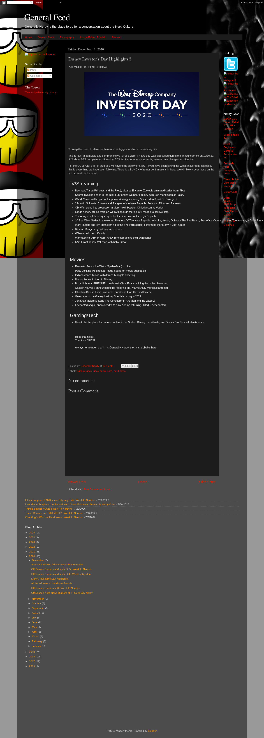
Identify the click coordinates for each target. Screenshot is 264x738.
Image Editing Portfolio (93, 37)
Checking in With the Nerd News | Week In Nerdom (54, 517)
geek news (99, 371)
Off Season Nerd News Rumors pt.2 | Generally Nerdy (62, 593)
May (35, 627)
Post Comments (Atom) (97, 489)
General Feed (47, 17)
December (38, 560)
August (36, 613)
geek (89, 371)
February (37, 641)
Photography (67, 37)
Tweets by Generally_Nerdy (41, 92)
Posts (32, 70)
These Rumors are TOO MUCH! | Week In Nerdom (54, 513)
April (35, 632)
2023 (32, 542)
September (38, 608)
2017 (32, 661)
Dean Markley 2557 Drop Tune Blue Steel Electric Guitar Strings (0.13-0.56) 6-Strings (231, 211)
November (38, 599)
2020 (32, 556)
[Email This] (123, 366)
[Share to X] (130, 366)
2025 (32, 532)
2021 (32, 551)
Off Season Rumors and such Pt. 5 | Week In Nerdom (61, 569)
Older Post (207, 482)
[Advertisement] (42, 153)
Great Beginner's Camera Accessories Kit (230, 151)
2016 (32, 666)
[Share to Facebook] (133, 366)
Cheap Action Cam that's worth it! (231, 183)
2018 (32, 656)
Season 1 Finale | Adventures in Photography (57, 564)
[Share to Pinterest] (136, 366)
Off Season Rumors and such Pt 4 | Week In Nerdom (61, 574)
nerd (109, 371)
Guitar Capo (230, 192)
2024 (32, 537)
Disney (81, 371)
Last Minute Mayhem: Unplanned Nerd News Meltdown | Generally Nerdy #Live (70, 504)
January (37, 646)
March (36, 636)
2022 (32, 546)
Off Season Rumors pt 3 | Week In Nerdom (55, 588)
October (37, 603)
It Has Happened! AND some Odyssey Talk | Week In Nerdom (60, 500)
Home (28, 37)
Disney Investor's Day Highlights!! (50, 578)
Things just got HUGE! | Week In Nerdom (48, 508)
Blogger (152, 731)
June (35, 622)
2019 (32, 652)
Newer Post (77, 482)
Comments (36, 75)
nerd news (120, 371)
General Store (46, 37)
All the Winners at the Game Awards (51, 583)
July (34, 617)
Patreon (116, 37)
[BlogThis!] (126, 366)
